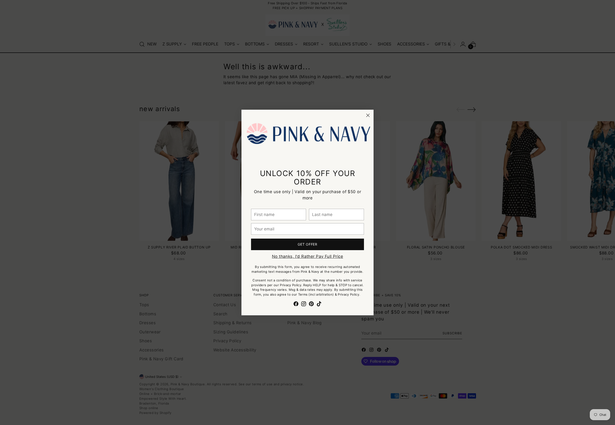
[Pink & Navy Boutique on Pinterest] (311, 305)
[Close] (368, 115)
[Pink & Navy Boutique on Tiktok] (319, 305)
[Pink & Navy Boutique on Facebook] (296, 305)
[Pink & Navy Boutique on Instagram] (304, 305)
